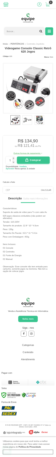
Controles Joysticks (35, 44)
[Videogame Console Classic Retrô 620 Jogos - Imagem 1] (15, 120)
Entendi (28, 452)
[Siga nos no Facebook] (24, 334)
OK (46, 190)
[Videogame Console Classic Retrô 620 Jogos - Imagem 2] (27, 120)
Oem (51, 57)
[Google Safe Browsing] (29, 395)
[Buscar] (41, 31)
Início (5, 44)
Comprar (35, 160)
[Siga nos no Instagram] (31, 334)
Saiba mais (28, 319)
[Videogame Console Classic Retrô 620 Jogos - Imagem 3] (39, 120)
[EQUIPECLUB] (28, 18)
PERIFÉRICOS (17, 44)
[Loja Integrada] (14, 432)
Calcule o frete (9, 182)
